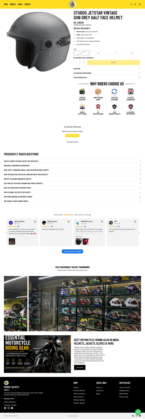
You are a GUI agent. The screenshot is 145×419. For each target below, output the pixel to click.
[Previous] (6, 232)
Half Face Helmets (79, 394)
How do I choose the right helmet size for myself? (21, 161)
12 (83, 329)
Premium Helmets (79, 403)
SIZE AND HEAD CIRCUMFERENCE (82, 73)
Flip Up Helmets (78, 397)
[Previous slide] (7, 303)
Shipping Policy (124, 390)
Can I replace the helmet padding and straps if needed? (23, 183)
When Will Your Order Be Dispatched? (17, 165)
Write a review (72, 136)
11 (82, 329)
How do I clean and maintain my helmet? (17, 179)
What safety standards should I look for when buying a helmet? (26, 170)
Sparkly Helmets (13, 416)
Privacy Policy (123, 397)
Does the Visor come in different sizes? (17, 188)
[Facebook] (5, 408)
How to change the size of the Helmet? (17, 192)
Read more (48, 236)
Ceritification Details (80, 77)
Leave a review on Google (72, 251)
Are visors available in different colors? (18, 197)
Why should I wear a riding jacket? (16, 201)
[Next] (138, 232)
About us (99, 387)
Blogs (98, 394)
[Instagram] (8, 408)
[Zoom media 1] (36, 45)
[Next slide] (138, 303)
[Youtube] (12, 408)
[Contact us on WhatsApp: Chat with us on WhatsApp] (138, 412)
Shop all (76, 387)
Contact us (99, 390)
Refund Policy (123, 394)
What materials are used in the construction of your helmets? (26, 174)
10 (80, 329)
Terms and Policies (72, 416)
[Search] (131, 4)
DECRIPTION (77, 69)
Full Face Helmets (79, 390)
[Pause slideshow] (60, 329)
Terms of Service (124, 387)
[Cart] (140, 4)
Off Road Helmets (79, 400)
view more (79, 367)
